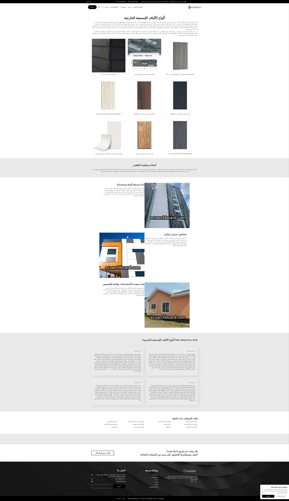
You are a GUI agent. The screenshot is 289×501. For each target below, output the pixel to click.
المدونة (156, 484)
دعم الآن (92, 7)
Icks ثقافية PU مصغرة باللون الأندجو (144, 74)
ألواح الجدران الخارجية (191, 427)
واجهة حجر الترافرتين (112, 421)
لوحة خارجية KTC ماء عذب (108, 74)
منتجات (156, 479)
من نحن (129, 7)
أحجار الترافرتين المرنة (191, 421)
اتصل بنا (105, 7)
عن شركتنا (155, 474)
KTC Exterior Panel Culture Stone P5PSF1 (180, 153)
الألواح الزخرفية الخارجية (164, 421)
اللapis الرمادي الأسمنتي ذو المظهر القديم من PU (180, 74)
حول (123, 498)
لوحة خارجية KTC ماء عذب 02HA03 (180, 114)
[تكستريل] (193, 7)
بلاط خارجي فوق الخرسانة (190, 424)
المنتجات (123, 7)
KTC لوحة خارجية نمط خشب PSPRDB (144, 114)
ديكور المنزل (114, 427)
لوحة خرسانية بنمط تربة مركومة (144, 153)
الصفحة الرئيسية (138, 7)
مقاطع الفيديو (114, 7)
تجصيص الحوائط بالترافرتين (110, 424)
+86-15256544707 (121, 1)
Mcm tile (168, 427)
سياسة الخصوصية (153, 487)
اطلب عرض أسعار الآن (102, 453)
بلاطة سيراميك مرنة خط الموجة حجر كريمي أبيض (108, 153)
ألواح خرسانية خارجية (138, 427)
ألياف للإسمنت (167, 424)
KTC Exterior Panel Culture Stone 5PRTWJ (108, 114)
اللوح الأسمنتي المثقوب (138, 424)
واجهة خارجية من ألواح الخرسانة (136, 421)
